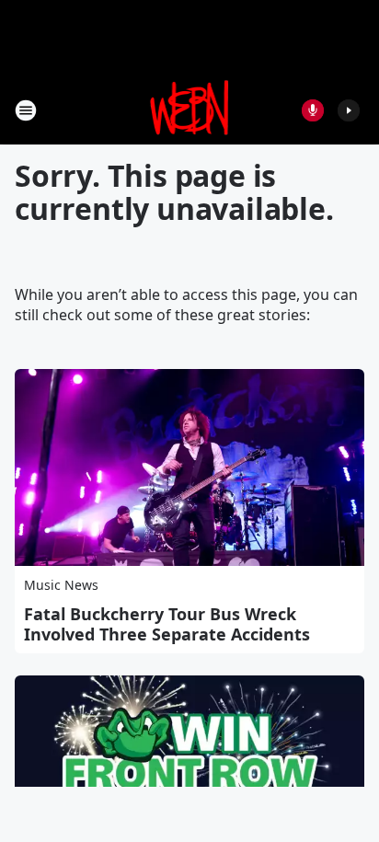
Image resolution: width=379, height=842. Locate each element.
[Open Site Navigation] (26, 110)
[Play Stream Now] (349, 110)
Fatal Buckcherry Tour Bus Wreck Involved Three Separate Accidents (167, 624)
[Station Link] (190, 110)
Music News (61, 585)
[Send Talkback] (313, 110)
